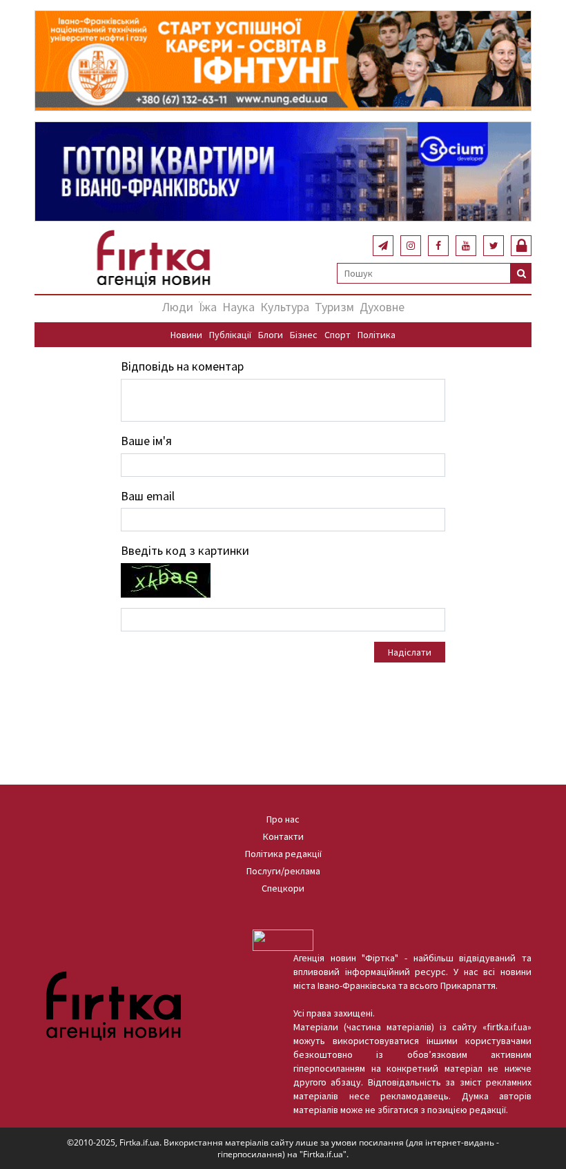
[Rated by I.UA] (283, 939)
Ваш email (148, 496)
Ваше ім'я (146, 441)
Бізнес (304, 334)
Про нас (283, 819)
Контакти (283, 836)
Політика (377, 334)
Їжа (208, 307)
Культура (284, 307)
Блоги (270, 334)
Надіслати (409, 652)
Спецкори (283, 888)
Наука (238, 307)
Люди (177, 307)
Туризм (334, 307)
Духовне (382, 307)
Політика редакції (283, 853)
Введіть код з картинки (185, 550)
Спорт (337, 334)
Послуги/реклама (283, 871)
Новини (186, 334)
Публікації (230, 334)
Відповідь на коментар (182, 366)
